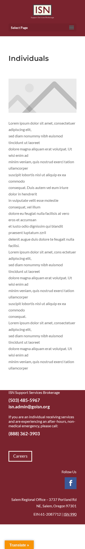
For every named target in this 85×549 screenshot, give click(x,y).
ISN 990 (70, 514)
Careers (20, 456)
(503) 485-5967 (24, 400)
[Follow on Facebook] (70, 483)
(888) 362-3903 (24, 433)
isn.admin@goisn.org (29, 406)
